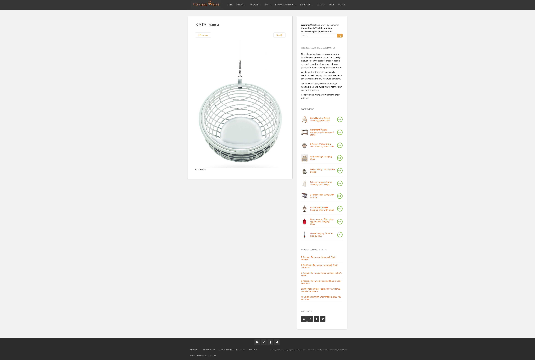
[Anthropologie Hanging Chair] (304, 157)
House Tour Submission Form (203, 355)
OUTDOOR (254, 5)
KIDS (267, 5)
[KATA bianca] (240, 104)
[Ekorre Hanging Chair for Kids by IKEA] (304, 234)
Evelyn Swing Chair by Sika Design (322, 170)
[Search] (340, 36)
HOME (230, 5)
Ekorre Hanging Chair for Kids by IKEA (321, 234)
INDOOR (240, 5)
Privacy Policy (209, 350)
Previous (203, 35)
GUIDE (331, 5)
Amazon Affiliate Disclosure (232, 350)
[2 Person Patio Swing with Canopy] (304, 196)
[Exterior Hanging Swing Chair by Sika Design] (304, 183)
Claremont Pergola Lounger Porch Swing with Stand (322, 132)
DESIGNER (321, 5)
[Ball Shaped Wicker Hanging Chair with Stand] (304, 208)
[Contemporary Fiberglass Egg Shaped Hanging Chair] (304, 221)
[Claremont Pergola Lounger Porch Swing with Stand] (304, 132)
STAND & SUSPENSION (284, 5)
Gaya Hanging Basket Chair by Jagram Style (320, 119)
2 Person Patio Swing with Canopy (322, 196)
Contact (253, 350)
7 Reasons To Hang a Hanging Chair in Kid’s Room (321, 274)
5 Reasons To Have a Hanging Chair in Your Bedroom (321, 282)
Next (278, 35)
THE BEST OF (305, 5)
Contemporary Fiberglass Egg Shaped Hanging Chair (322, 221)
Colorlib (326, 350)
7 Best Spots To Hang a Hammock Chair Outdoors (319, 266)
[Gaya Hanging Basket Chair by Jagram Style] (304, 119)
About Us (194, 350)
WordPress (342, 350)
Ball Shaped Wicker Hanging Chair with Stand (322, 208)
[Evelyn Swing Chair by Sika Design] (304, 170)
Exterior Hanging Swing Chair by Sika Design (321, 183)
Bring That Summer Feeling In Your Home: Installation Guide (320, 290)
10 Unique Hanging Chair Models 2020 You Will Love (321, 298)
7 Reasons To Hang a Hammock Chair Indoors (318, 258)
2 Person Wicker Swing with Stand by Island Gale (322, 145)
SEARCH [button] (341, 5)
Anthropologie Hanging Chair (321, 157)
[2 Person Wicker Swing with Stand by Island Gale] (304, 145)
